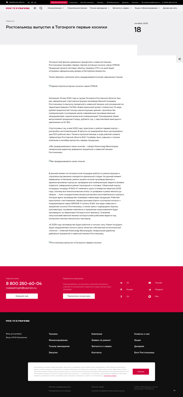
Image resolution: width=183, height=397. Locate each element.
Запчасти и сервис (121, 8)
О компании (73, 2)
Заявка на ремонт (101, 340)
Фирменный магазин (58, 2)
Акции (137, 340)
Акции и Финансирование (146, 8)
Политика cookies (98, 387)
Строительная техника (77, 8)
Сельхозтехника (55, 8)
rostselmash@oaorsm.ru (21, 288)
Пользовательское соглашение (60, 391)
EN (32, 3)
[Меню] (34, 8)
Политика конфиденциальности (60, 387)
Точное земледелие (98, 8)
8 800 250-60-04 (24, 283)
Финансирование (58, 340)
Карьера (100, 2)
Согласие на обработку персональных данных (108, 391)
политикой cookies (110, 376)
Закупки (53, 352)
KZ (35, 3)
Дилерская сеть (170, 8)
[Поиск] (40, 8)
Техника (53, 334)
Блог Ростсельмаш (87, 2)
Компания (97, 334)
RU (29, 3)
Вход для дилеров (13, 334)
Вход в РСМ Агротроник (16, 337)
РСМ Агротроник (113, 2)
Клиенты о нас (142, 334)
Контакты (135, 2)
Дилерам (125, 2)
